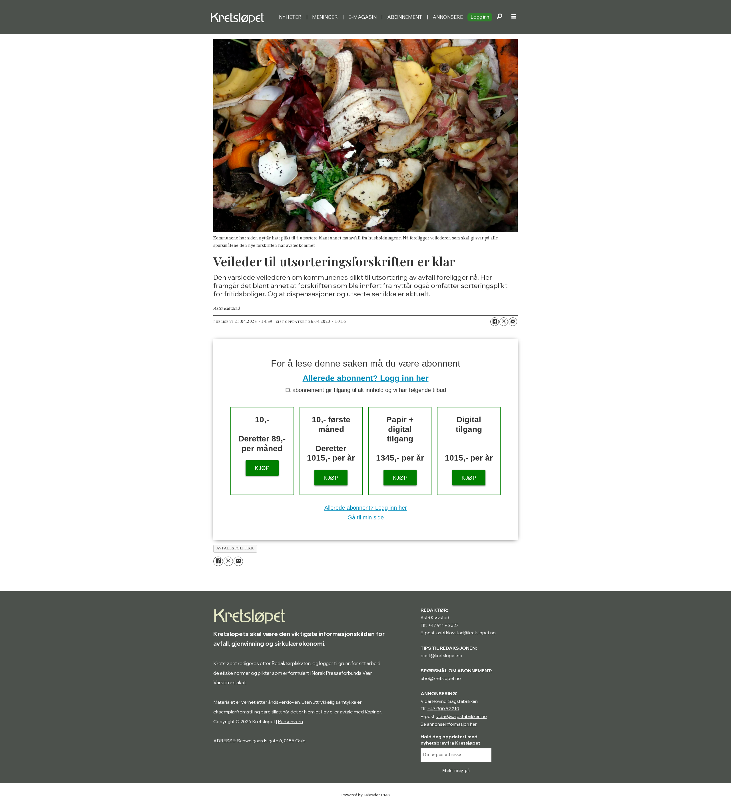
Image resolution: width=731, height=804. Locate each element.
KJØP (262, 468)
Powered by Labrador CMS (365, 795)
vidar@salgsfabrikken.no (461, 716)
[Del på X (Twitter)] (503, 321)
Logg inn (480, 17)
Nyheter (290, 17)
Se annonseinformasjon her (449, 724)
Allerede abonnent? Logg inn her (366, 378)
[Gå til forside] (242, 17)
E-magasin (362, 17)
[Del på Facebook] (494, 321)
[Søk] (499, 17)
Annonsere (448, 17)
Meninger (325, 17)
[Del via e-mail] (513, 321)
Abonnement (404, 17)
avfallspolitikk (235, 548)
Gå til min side (366, 517)
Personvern (290, 721)
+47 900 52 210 (443, 708)
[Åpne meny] (514, 17)
